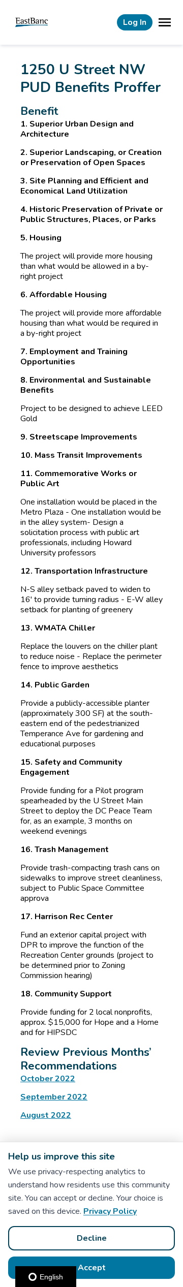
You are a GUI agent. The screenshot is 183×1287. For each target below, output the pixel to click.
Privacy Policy (110, 1211)
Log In (134, 22)
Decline (92, 1238)
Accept (92, 1267)
